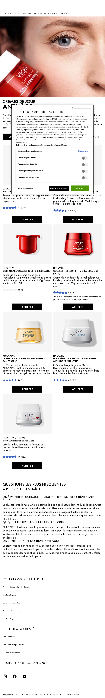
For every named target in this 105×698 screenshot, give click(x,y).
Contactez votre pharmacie (13, 644)
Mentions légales (9, 595)
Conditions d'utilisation (11, 603)
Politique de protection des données (16, 587)
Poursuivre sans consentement (81, 108)
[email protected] (73, 694)
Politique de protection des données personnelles (34, 145)
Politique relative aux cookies (14, 611)
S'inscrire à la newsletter (12, 652)
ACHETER (27, 219)
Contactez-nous (9, 636)
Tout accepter (80, 188)
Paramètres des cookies (24, 188)
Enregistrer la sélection (58, 188)
